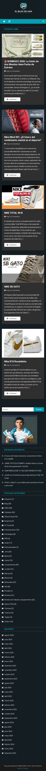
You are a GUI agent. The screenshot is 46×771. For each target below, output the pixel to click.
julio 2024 (8, 727)
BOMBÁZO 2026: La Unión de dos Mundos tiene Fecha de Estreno (21, 64)
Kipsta (6, 556)
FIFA (6, 538)
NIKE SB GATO (12, 286)
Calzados (7, 512)
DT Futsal (7, 525)
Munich (7, 578)
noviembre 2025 (10, 670)
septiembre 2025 (10, 679)
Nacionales (8, 582)
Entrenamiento (10, 530)
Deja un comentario (13, 71)
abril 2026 (8, 648)
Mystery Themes (22, 768)
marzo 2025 (9, 701)
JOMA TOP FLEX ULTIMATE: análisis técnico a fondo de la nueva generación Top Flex (23, 464)
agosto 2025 (9, 683)
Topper (7, 617)
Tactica (7, 613)
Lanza (6, 560)
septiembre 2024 (10, 718)
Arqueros (7, 499)
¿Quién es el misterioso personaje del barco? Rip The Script (24, 476)
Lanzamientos (9, 565)
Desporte (7, 521)
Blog (6, 504)
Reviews (7, 595)
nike (6, 587)
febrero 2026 (9, 657)
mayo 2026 (8, 644)
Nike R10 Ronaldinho (15, 361)
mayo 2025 (8, 692)
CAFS (6, 508)
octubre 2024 (9, 714)
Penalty (7, 591)
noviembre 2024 (10, 709)
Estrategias (8, 534)
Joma (6, 552)
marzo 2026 (9, 653)
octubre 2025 (9, 674)
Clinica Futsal (9, 517)
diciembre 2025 (10, 666)
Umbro (7, 622)
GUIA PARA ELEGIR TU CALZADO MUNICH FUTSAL (23, 471)
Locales (7, 569)
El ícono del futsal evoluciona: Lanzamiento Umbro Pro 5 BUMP (23, 457)
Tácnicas (7, 608)
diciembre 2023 (10, 753)
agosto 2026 (9, 635)
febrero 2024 (9, 744)
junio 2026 (8, 639)
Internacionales (10, 547)
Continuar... (13, 99)
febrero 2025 (9, 705)
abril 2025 (8, 696)
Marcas (7, 573)
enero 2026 (8, 661)
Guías (6, 543)
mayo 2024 (8, 736)
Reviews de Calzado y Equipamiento (17, 600)
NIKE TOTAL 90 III (13, 212)
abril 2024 (8, 740)
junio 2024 (8, 731)
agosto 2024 (9, 722)
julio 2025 (8, 688)
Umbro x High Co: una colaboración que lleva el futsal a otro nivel (24, 484)
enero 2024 (8, 749)
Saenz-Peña (9, 604)
